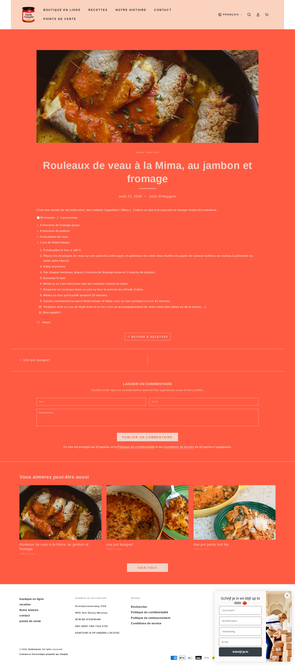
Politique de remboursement (150, 617)
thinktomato (34, 649)
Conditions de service (179, 447)
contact (24, 615)
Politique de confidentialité (136, 447)
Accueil (140, 152)
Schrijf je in (240, 652)
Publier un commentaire (147, 437)
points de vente (30, 621)
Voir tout (147, 567)
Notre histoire (28, 610)
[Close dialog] (287, 595)
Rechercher (139, 606)
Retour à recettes (149, 336)
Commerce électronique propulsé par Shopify (43, 654)
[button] (249, 14)
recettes (152, 152)
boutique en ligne (31, 599)
